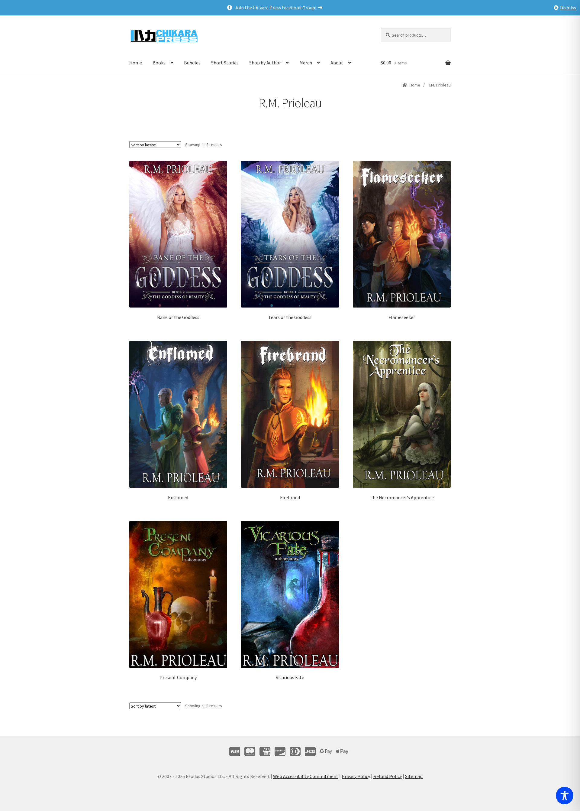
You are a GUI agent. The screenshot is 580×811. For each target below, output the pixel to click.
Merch (305, 63)
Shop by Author (265, 63)
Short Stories (225, 63)
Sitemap (414, 776)
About (336, 63)
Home (135, 63)
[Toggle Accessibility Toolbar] (564, 795)
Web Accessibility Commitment (305, 776)
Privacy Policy (356, 776)
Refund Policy (387, 776)
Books (159, 63)
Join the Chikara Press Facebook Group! (276, 8)
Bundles (192, 63)
